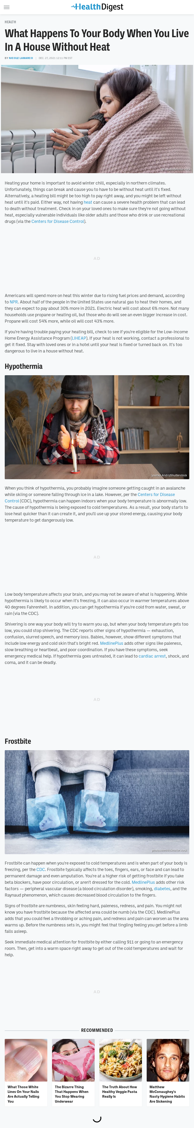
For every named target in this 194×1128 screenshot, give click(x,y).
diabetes (162, 888)
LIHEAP (79, 338)
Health (10, 22)
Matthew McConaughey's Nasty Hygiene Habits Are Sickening (167, 1094)
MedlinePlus (111, 643)
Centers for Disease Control (57, 221)
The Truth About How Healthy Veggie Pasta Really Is (119, 1091)
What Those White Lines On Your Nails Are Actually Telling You (23, 1094)
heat (88, 202)
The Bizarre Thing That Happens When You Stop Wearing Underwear (71, 1094)
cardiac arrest (152, 656)
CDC (40, 869)
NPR (14, 301)
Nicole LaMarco (21, 58)
